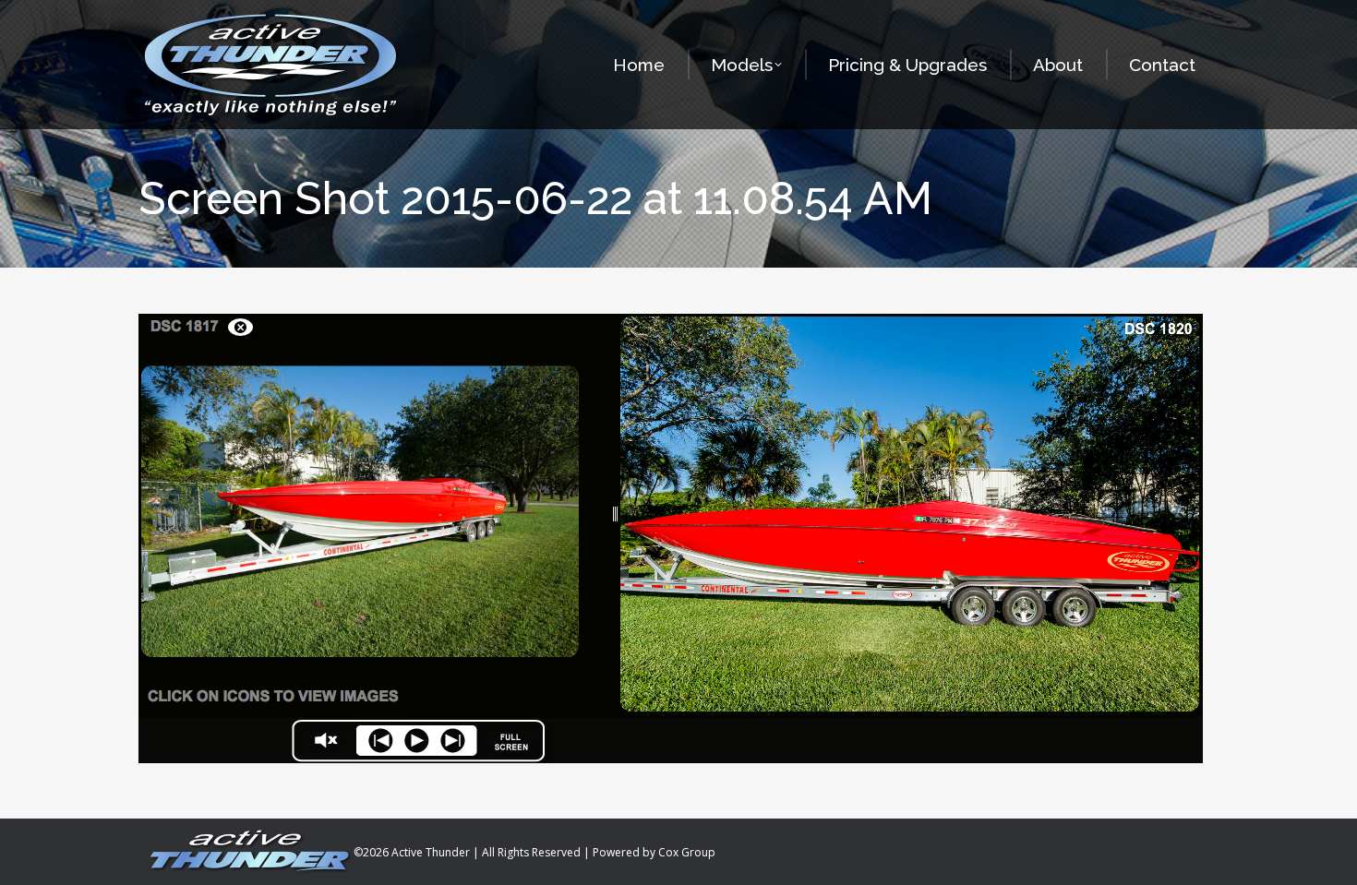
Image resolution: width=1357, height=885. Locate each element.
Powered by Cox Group (654, 852)
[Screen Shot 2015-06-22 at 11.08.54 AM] (678, 538)
